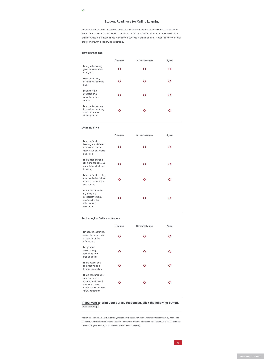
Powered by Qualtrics (249, 356)
